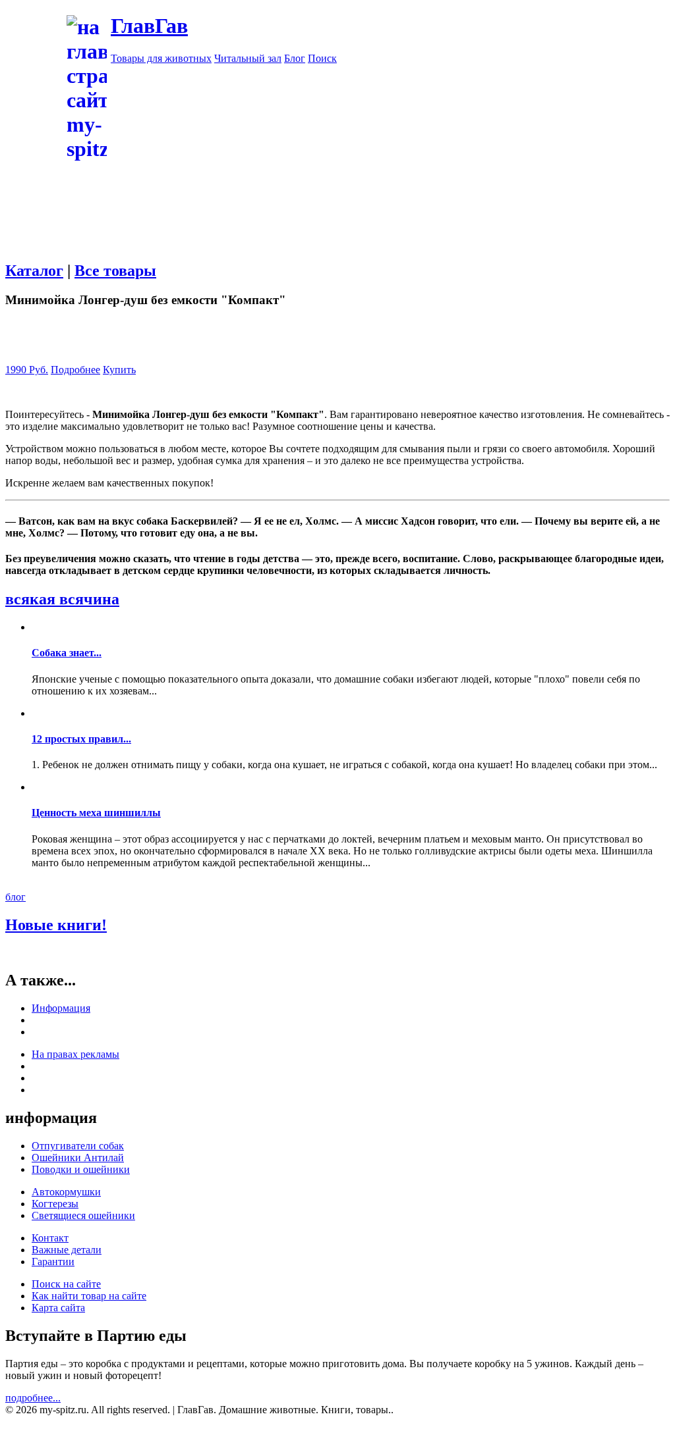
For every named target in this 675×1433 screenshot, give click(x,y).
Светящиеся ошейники (83, 1215)
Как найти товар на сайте (89, 1295)
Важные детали (67, 1249)
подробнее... (33, 1397)
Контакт (50, 1237)
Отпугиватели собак (78, 1145)
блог (15, 896)
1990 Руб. (26, 369)
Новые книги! (56, 924)
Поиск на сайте (66, 1284)
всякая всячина (62, 599)
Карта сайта (58, 1307)
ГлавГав (149, 26)
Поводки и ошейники (81, 1169)
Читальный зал (247, 58)
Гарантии (53, 1261)
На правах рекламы (75, 1054)
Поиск (322, 58)
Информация (61, 1008)
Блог (294, 58)
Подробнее (75, 369)
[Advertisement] (337, 255)
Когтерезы (55, 1203)
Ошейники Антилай (78, 1157)
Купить (119, 369)
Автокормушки (66, 1191)
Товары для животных (161, 58)
